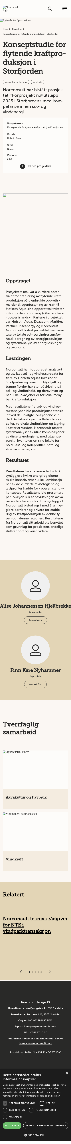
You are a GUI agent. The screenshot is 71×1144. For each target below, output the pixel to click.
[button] (35, 1135)
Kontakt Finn (35, 684)
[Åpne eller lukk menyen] (64, 8)
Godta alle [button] (12, 1125)
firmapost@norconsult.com (40, 1026)
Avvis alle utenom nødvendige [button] (46, 1125)
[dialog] (35, 1105)
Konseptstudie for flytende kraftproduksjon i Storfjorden (30, 34)
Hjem (6, 29)
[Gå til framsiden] (11, 9)
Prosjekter (17, 29)
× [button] (66, 1073)
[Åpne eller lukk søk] (50, 8)
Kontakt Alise (35, 620)
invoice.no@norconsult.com (35, 1043)
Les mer (55, 1095)
